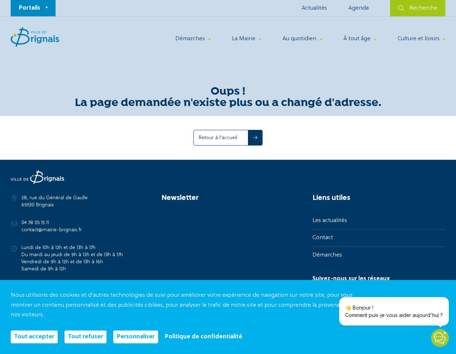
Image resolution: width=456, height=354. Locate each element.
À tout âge (356, 39)
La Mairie (243, 39)
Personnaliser (136, 337)
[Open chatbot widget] (440, 338)
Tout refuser (85, 337)
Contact (322, 237)
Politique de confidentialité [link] (203, 337)
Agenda (358, 8)
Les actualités (329, 220)
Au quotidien (299, 39)
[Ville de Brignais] (35, 37)
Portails (29, 8)
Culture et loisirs (419, 39)
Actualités (314, 8)
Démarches (190, 39)
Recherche (423, 8)
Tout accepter (34, 337)
